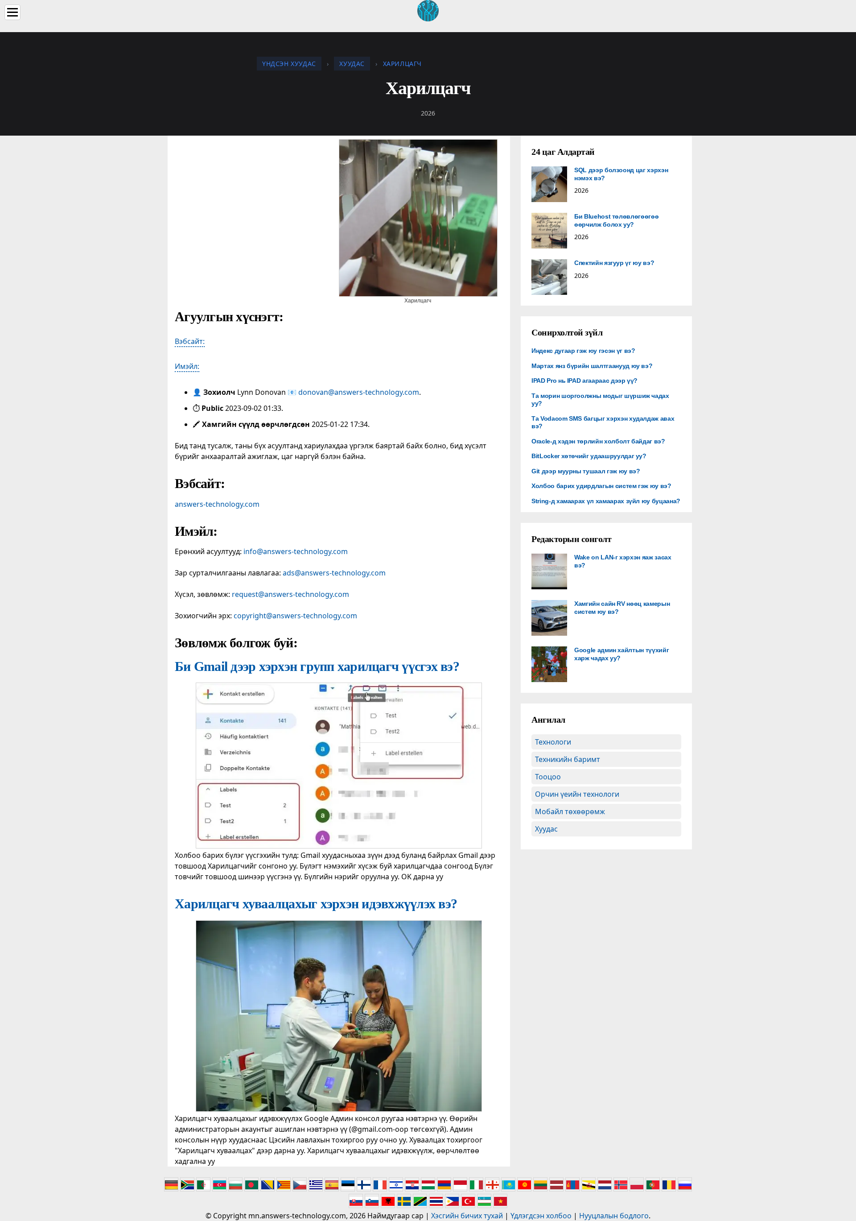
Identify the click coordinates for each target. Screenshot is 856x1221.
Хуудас (546, 829)
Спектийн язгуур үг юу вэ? (614, 262)
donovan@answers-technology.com (358, 392)
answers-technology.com (217, 504)
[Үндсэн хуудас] (428, 10)
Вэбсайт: (190, 341)
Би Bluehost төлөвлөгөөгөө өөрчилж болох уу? (616, 220)
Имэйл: (187, 366)
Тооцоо (548, 777)
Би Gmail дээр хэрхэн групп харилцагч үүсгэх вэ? (317, 666)
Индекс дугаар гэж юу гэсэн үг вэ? (583, 350)
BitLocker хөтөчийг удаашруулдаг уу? (588, 455)
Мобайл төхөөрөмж (570, 811)
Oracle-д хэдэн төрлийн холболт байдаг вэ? (598, 441)
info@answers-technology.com (295, 551)
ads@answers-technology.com (334, 573)
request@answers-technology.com (290, 594)
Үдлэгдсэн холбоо (541, 1216)
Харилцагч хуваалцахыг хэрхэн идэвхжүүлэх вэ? (316, 903)
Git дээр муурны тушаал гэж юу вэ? (585, 471)
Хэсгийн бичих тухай (467, 1216)
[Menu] (12, 12)
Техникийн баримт (567, 759)
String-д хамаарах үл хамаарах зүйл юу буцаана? (605, 501)
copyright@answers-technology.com (295, 616)
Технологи (553, 742)
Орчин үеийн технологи (577, 794)
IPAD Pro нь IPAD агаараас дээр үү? (584, 380)
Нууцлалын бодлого (614, 1216)
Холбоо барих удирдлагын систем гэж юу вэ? (601, 485)
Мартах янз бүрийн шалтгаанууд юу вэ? (591, 365)
